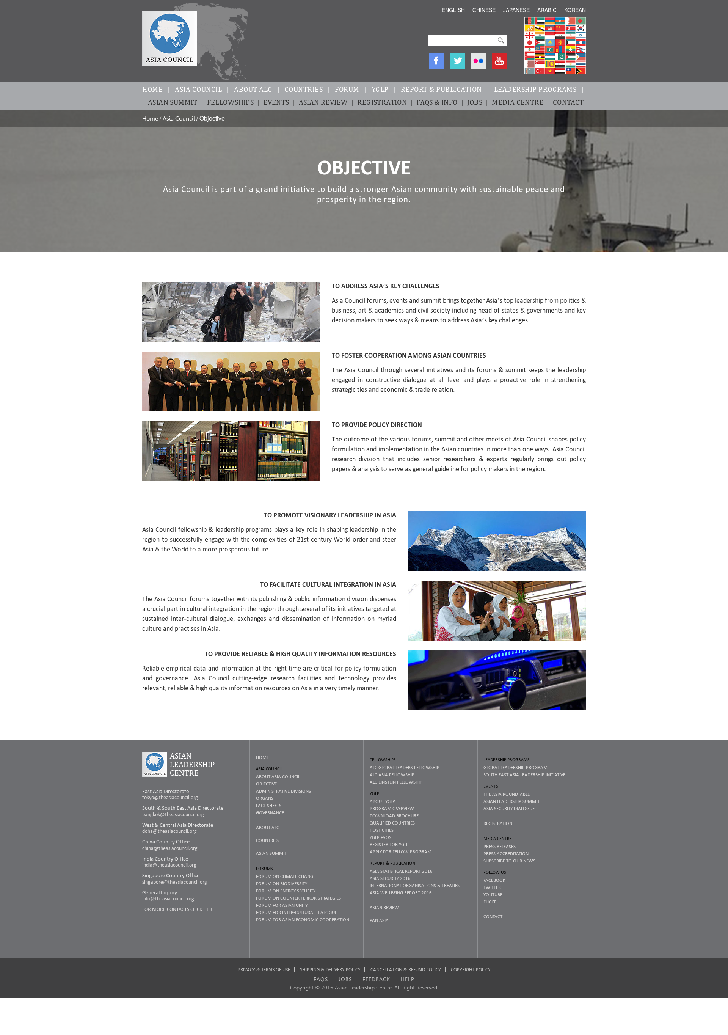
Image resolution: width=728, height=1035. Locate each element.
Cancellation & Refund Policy (405, 969)
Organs (264, 798)
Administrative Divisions (283, 791)
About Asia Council (278, 776)
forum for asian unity (282, 905)
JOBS (475, 102)
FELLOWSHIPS (230, 102)
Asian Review (384, 907)
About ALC (267, 827)
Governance (270, 812)
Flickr (490, 902)
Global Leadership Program (515, 767)
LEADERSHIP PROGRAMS (535, 89)
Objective (266, 784)
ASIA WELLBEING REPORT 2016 (401, 892)
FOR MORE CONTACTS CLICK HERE (178, 909)
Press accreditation (506, 853)
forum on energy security (285, 891)
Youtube (492, 894)
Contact (492, 916)
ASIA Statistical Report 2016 (401, 871)
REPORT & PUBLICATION (441, 89)
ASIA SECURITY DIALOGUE (509, 808)
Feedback (376, 979)
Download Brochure (394, 815)
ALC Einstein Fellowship (396, 782)
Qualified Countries (392, 823)
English (453, 10)
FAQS (321, 979)
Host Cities (382, 830)
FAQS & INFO (436, 102)
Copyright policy (471, 969)
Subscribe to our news (509, 861)
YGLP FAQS (380, 837)
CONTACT (568, 102)
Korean (575, 10)
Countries (267, 840)
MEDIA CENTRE (517, 102)
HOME (152, 89)
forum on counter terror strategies (298, 898)
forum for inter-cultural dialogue (296, 912)
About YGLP (382, 801)
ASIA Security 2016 (390, 878)
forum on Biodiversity (281, 883)
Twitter (492, 887)
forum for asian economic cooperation (302, 919)
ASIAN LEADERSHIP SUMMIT (511, 801)
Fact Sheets (268, 805)
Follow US (494, 872)
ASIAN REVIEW (323, 102)
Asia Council (179, 118)
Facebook (494, 880)
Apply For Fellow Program (400, 851)
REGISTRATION (382, 102)
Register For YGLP (389, 844)
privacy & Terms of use (264, 969)
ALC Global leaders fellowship (404, 767)
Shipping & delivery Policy (330, 969)
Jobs (345, 979)
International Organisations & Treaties (415, 885)
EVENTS (276, 102)
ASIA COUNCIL (198, 89)
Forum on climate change (285, 876)
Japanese (516, 10)
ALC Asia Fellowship (392, 774)
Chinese (484, 10)
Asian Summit (271, 853)
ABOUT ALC (253, 89)
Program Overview (392, 808)
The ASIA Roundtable (506, 794)
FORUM (347, 89)
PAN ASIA (379, 920)
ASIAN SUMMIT (173, 102)
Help (407, 979)
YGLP (380, 89)
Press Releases (499, 846)
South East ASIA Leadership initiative (524, 774)
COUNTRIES (303, 89)
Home (150, 118)
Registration (497, 823)
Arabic (547, 10)
